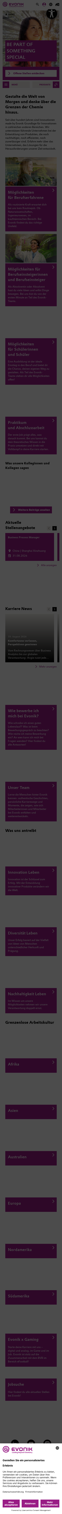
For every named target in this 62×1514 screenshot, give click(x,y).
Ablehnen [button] (30, 1503)
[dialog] (31, 1478)
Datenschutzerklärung (13, 1492)
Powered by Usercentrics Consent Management (31, 1510)
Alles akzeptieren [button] (11, 1503)
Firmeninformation (34, 1492)
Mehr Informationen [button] (50, 1503)
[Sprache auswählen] (57, 1448)
